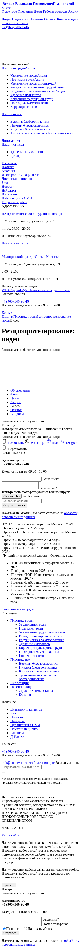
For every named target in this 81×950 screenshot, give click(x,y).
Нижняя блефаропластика (38, 667)
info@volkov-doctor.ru (33, 290)
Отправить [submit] (10, 933)
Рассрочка (9, 163)
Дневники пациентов (17, 179)
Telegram (71, 443)
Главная (7, 316)
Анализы (8, 171)
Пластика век (20, 659)
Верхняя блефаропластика (38, 663)
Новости (8, 186)
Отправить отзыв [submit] (14, 505)
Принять (8, 885)
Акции (15, 402)
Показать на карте (15, 243)
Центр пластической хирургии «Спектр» (32, 214)
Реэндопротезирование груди (40, 636)
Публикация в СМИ (25, 725)
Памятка (8, 167)
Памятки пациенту (24, 729)
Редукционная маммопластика (41, 640)
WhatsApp (9, 290)
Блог (5, 182)
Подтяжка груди (31, 628)
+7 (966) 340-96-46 (15, 301)
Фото (14, 394)
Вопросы (17, 414)
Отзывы (16, 410)
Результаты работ (14, 202)
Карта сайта (10, 835)
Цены (14, 398)
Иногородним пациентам (20, 175)
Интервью (9, 194)
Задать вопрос (59, 290)
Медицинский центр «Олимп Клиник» (31, 257)
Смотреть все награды (18, 609)
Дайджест (9, 190)
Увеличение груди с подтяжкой (42, 632)
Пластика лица (21, 687)
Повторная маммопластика (39, 652)
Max (55, 443)
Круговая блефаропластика (39, 671)
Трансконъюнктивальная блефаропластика (37, 677)
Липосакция (19, 683)
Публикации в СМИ (17, 198)
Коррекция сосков (32, 655)
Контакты (9, 312)
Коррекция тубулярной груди (40, 648)
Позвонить (16, 443)
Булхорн (25, 694)
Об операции (20, 390)
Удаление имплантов (34, 644)
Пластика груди (25, 316)
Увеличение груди (32, 624)
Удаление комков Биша (36, 691)
